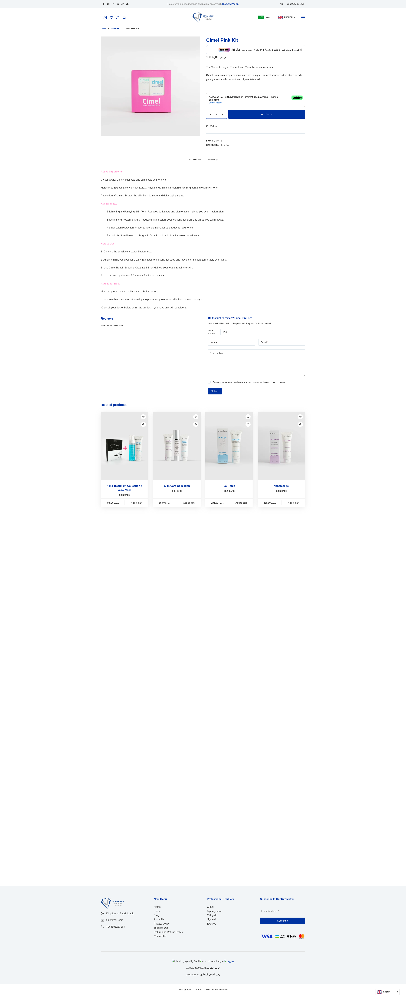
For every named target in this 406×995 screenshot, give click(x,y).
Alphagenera (214, 911)
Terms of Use (161, 927)
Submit (215, 388)
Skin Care (226, 142)
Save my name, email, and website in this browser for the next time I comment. (249, 380)
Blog (156, 915)
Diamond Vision (230, 4)
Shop (157, 911)
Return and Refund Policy (168, 932)
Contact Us (160, 936)
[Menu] (303, 18)
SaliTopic (229, 483)
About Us (159, 919)
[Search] (124, 17)
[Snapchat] (127, 4)
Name (214, 339)
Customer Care (114, 920)
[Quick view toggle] (143, 421)
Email (264, 339)
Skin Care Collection (177, 483)
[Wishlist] (111, 17)
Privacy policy (162, 923)
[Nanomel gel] (281, 443)
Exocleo (211, 923)
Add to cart (266, 111)
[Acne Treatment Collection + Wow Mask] (124, 443)
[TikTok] (122, 4)
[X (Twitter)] (108, 4)
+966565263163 (294, 4)
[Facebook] (103, 4)
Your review (217, 350)
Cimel (210, 907)
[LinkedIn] (118, 4)
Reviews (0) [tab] (212, 157)
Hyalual (211, 919)
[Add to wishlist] (143, 414)
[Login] (117, 17)
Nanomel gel (281, 483)
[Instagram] (113, 4)
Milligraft (211, 915)
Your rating (212, 329)
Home (157, 907)
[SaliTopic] (229, 443)
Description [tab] (194, 157)
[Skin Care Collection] (177, 443)
